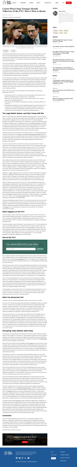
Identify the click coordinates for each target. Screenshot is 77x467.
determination (44, 339)
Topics (14, 2)
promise (45, 71)
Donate (69, 2)
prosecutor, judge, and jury (23, 195)
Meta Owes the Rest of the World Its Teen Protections (63, 91)
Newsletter (23, 2)
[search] (63, 3)
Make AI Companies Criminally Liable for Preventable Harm (63, 99)
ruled (14, 359)
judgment (10, 391)
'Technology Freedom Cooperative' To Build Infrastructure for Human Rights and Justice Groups (63, 82)
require (6, 207)
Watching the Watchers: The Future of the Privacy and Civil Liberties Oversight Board (63, 61)
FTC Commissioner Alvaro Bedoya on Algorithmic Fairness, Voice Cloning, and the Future (63, 69)
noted (9, 194)
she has (13, 119)
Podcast (31, 2)
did (32, 118)
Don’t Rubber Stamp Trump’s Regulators (64, 46)
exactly (44, 59)
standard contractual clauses (24, 387)
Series (38, 2)
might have (18, 400)
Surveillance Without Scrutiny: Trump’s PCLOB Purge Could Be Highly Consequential (63, 53)
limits (40, 119)
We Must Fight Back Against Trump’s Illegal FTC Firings (62, 40)
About (57, 2)
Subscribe (40, 249)
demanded (20, 259)
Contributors (47, 2)
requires (31, 343)
